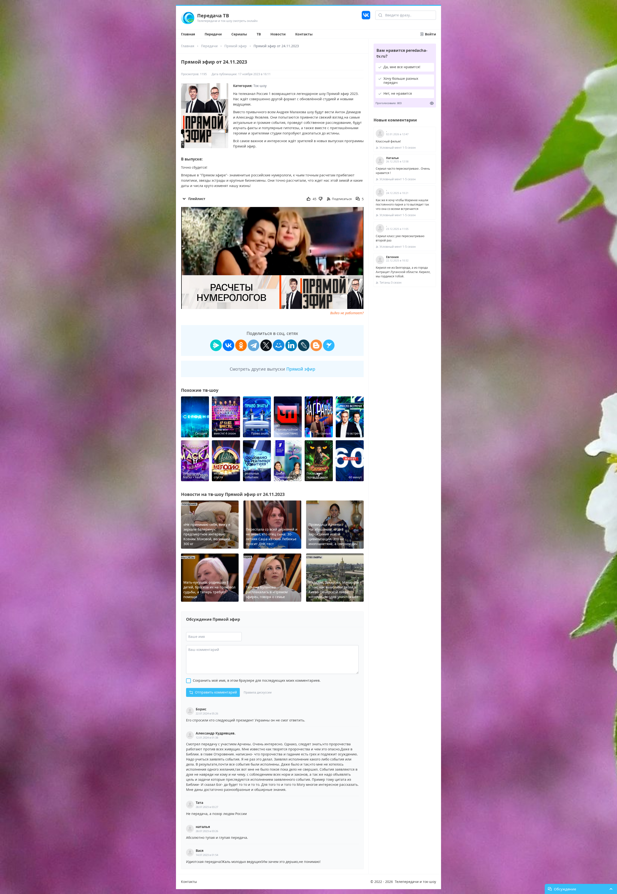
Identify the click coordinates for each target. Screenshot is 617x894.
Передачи (213, 34)
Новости (278, 34)
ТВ (259, 34)
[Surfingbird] (329, 345)
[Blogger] (316, 345)
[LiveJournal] (303, 345)
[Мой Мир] (278, 345)
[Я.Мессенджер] (216, 345)
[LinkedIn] (291, 345)
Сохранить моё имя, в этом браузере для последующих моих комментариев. (257, 680)
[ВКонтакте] (228, 345)
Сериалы (239, 34)
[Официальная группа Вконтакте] (366, 18)
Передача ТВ (213, 15)
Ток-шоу (260, 85)
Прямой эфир (235, 46)
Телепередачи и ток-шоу (415, 881)
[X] (266, 345)
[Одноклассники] (241, 345)
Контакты (304, 34)
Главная (188, 34)
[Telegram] (253, 345)
